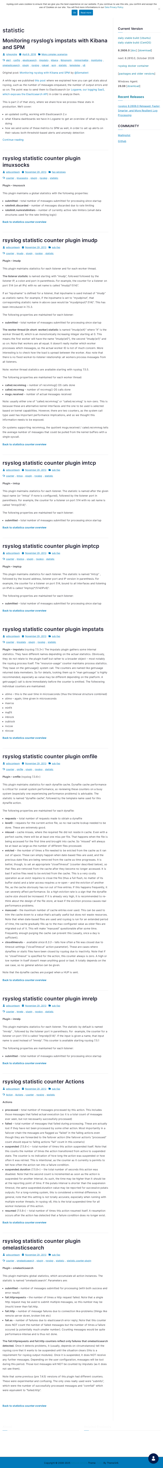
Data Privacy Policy (114, 7)
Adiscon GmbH (79, 1462)
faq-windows (59, 172)
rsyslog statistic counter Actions (43, 1081)
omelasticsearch (11, 65)
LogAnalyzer (90, 1435)
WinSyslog (89, 1440)
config (16, 60)
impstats (43, 60)
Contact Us (8, 1440)
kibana (54, 60)
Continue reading (13, 139)
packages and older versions (136, 73)
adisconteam (13, 172)
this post (40, 80)
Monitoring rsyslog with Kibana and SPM (45, 72)
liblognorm (66, 60)
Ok (74, 12)
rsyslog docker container (133, 65)
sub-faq (56, 247)
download (145, 50)
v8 (84, 65)
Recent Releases (131, 97)
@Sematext (81, 72)
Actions (19, 1094)
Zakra (100, 1462)
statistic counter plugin (79, 1260)
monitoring (96, 60)
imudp (20, 253)
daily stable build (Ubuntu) (134, 37)
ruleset (45, 65)
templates (75, 65)
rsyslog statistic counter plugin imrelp (50, 998)
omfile (20, 769)
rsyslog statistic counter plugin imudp (50, 240)
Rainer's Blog (9, 1451)
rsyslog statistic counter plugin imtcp (49, 463)
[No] (159, 9)
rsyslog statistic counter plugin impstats (53, 629)
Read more (86, 12)
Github (122, 141)
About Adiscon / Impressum (17, 1435)
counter (10, 178)
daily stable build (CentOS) (134, 42)
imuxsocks (22, 178)
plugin (25, 65)
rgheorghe (11, 54)
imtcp (20, 475)
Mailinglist (124, 135)
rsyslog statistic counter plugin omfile (50, 756)
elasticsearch (30, 60)
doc (133, 50)
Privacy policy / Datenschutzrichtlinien (23, 1445)
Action (9, 1094)
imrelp (20, 1011)
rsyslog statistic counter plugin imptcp (51, 546)
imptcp (20, 559)
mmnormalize (81, 60)
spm (53, 65)
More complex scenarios (54, 54)
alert (8, 60)
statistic (63, 65)
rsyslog (35, 65)
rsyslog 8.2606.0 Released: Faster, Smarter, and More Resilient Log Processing (139, 110)
